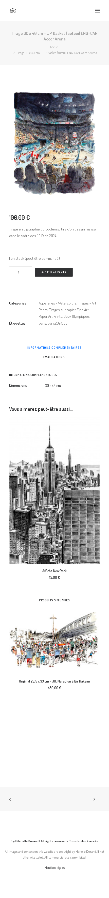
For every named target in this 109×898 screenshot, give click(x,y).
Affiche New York (54, 571)
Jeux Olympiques (77, 316)
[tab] (55, 359)
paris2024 (55, 323)
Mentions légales (55, 867)
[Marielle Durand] (13, 11)
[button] (97, 10)
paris (42, 323)
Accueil (54, 47)
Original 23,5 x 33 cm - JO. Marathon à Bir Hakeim (54, 681)
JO (65, 323)
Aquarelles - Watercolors (58, 303)
